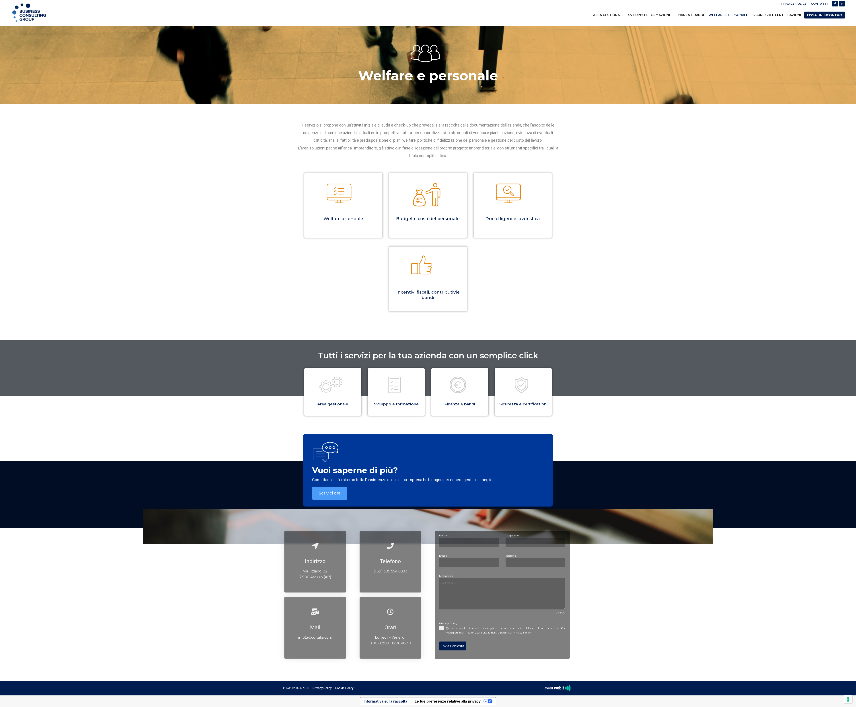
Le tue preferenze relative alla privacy (448, 701)
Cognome (513, 535)
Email (444, 555)
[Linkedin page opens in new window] (842, 3)
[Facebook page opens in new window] (835, 3)
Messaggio (446, 576)
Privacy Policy (449, 623)
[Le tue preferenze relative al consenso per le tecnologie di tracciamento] (848, 699)
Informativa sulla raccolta (385, 701)
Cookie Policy (344, 688)
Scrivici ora (330, 493)
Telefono (512, 555)
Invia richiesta (452, 646)
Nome (444, 535)
